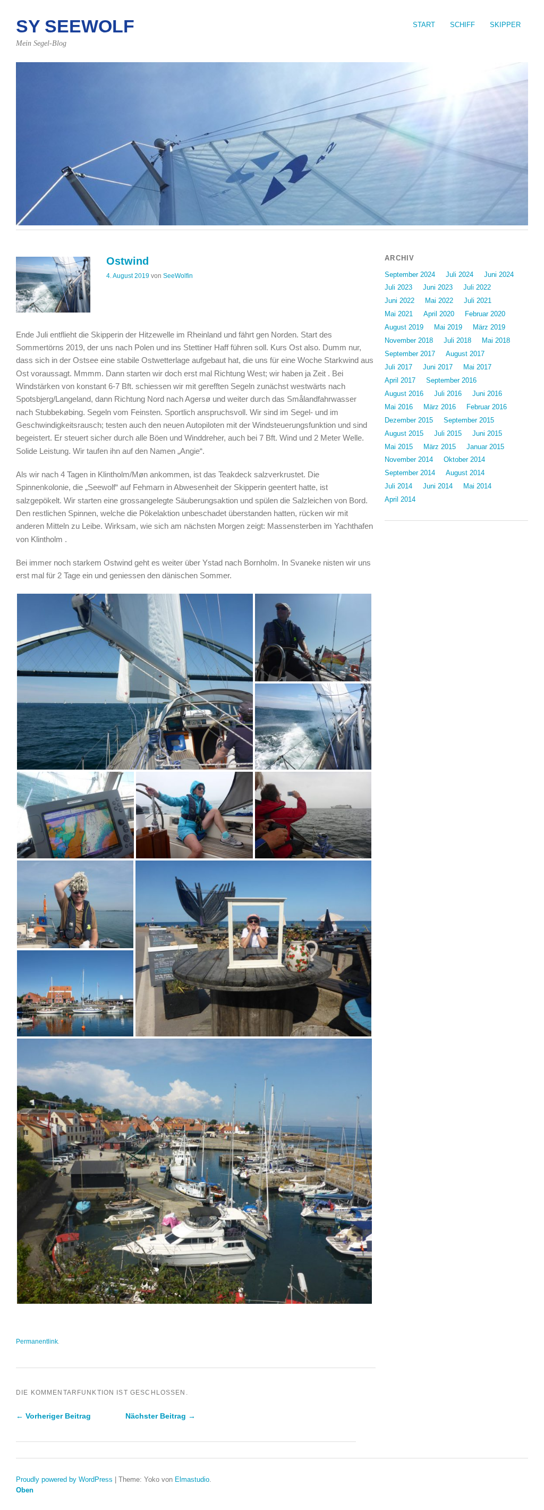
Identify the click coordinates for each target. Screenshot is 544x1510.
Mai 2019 (448, 327)
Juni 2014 (438, 486)
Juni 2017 (438, 367)
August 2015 (404, 433)
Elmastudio (192, 1479)
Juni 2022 (399, 301)
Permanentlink (37, 1341)
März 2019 (489, 327)
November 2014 (409, 459)
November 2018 (409, 340)
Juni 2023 (438, 287)
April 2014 (400, 499)
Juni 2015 (487, 433)
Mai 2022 (439, 301)
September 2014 (410, 473)
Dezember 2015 (409, 420)
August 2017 (465, 354)
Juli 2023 (398, 287)
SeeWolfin (178, 276)
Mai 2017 (477, 367)
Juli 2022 (477, 287)
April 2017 (400, 380)
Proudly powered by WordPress (64, 1479)
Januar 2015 (485, 447)
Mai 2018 (496, 340)
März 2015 (439, 447)
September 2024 (410, 275)
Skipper (505, 25)
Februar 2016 (486, 407)
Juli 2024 (459, 275)
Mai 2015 (399, 447)
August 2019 (404, 327)
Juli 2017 (398, 367)
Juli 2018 (457, 340)
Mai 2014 (477, 486)
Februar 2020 (485, 314)
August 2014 (465, 473)
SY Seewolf (75, 26)
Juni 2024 (499, 275)
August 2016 (404, 394)
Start (424, 25)
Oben (24, 1490)
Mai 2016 (399, 407)
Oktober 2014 (464, 459)
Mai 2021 (399, 314)
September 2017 (410, 354)
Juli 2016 (448, 394)
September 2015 (469, 420)
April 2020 (438, 314)
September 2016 (451, 380)
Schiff (462, 25)
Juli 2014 (398, 486)
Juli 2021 (477, 301)
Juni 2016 (487, 394)
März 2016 (439, 407)
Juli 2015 (448, 433)
